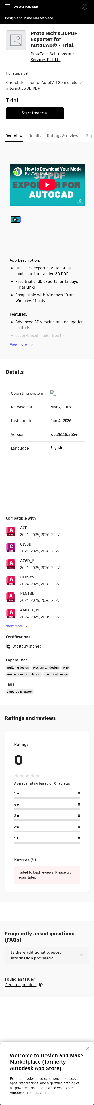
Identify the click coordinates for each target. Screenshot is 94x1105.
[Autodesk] (27, 6)
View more (18, 344)
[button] (47, 955)
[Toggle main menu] (8, 6)
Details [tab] (34, 136)
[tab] (15, 226)
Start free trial (35, 113)
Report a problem (21, 985)
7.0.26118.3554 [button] (63, 434)
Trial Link (25, 287)
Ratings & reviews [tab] (63, 136)
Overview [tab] (14, 136)
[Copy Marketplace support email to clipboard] (41, 985)
